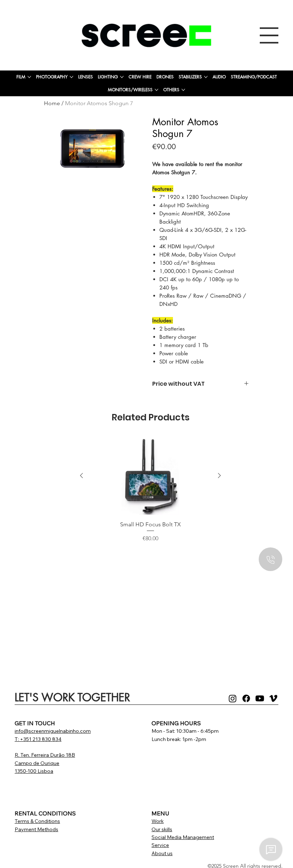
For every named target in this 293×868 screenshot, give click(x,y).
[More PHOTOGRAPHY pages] (71, 77)
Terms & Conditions (37, 821)
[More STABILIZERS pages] (206, 77)
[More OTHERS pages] (183, 90)
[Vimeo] (273, 698)
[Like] (270, 559)
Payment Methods (36, 829)
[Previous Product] (81, 475)
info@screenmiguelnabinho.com (53, 731)
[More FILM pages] (29, 77)
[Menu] (269, 35)
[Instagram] (233, 698)
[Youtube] (260, 698)
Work (158, 821)
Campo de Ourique (37, 763)
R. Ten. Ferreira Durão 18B (45, 755)
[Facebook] (246, 698)
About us (162, 853)
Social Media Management (183, 837)
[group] (150, 494)
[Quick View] (150, 476)
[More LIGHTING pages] (122, 77)
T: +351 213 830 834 (38, 739)
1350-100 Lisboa (34, 771)
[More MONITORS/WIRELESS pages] (156, 90)
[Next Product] (219, 475)
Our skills (162, 829)
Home (52, 103)
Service (160, 845)
